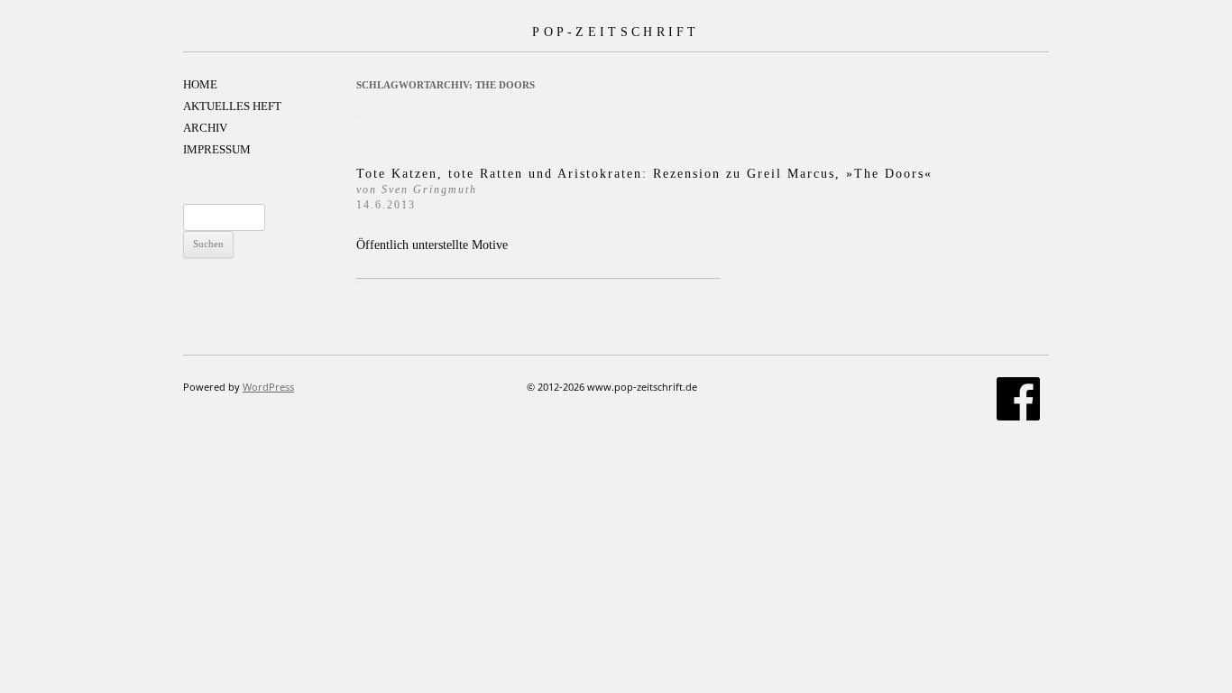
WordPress (268, 386)
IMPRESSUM (217, 149)
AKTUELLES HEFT (232, 106)
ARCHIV (205, 127)
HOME (200, 84)
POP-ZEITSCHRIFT (616, 31)
